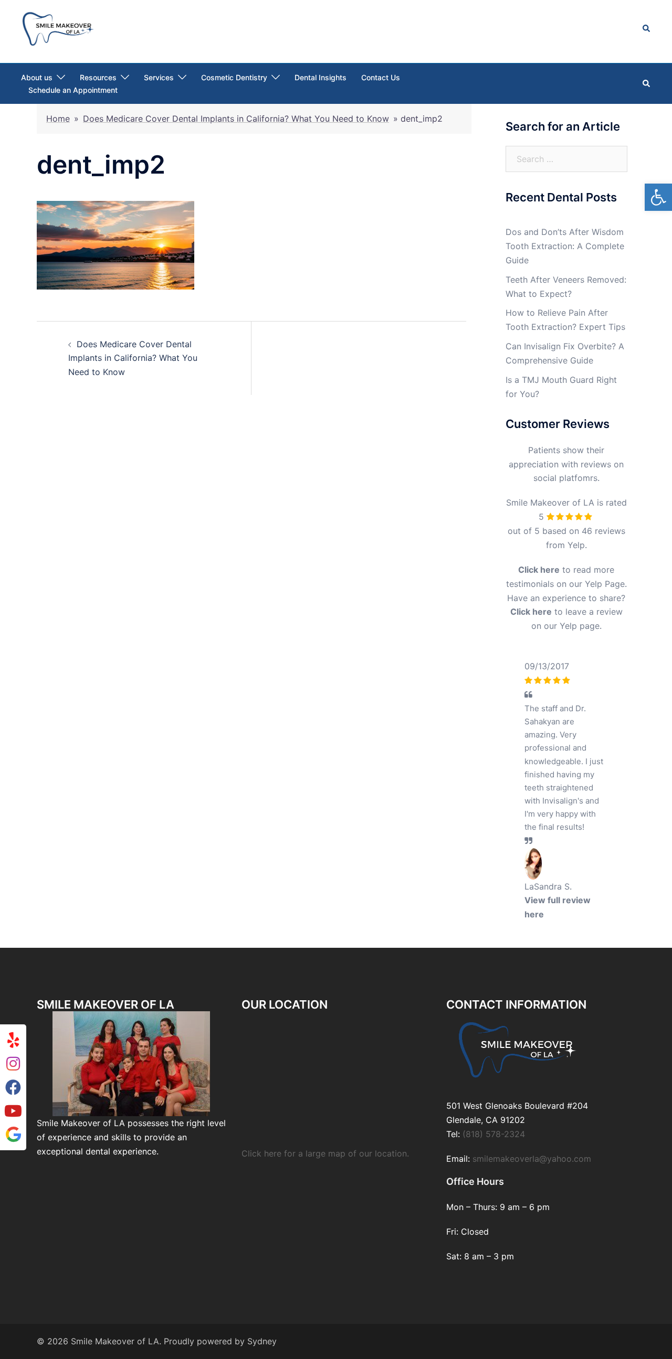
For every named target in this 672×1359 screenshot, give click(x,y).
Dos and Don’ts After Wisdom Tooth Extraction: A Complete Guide (565, 246)
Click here (539, 569)
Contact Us (380, 77)
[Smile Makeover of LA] (58, 28)
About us (36, 77)
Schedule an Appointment (73, 89)
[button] (658, 197)
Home (58, 118)
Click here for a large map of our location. (325, 1330)
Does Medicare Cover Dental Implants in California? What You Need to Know (236, 118)
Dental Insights (320, 77)
